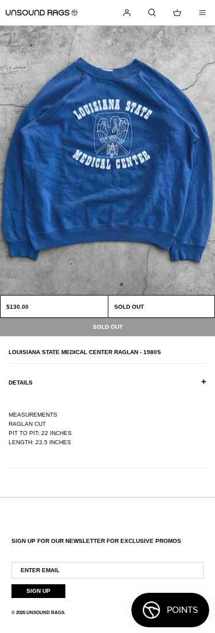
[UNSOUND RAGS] (41, 12)
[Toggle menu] (202, 12)
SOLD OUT (129, 307)
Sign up (38, 591)
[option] (107, 160)
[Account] (126, 12)
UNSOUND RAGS (45, 612)
